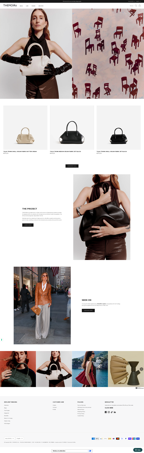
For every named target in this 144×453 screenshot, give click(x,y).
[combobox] (55, 225)
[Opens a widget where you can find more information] (137, 450)
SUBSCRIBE (55, 240)
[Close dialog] (102, 206)
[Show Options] (69, 225)
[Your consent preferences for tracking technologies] (1, 339)
